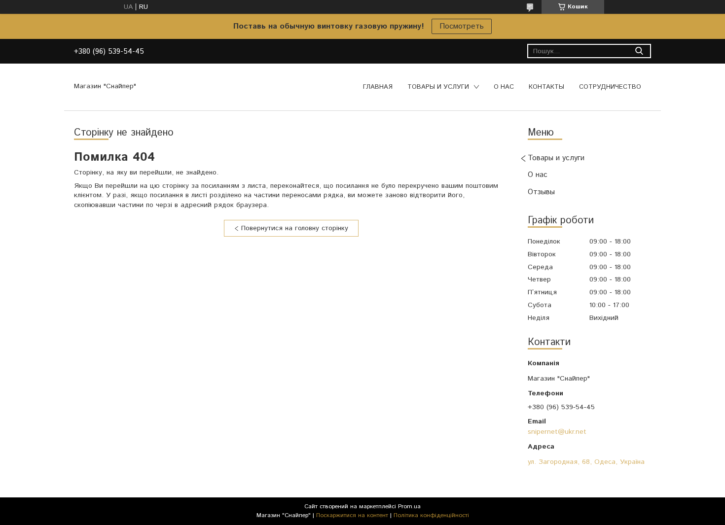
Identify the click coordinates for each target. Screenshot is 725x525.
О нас (504, 87)
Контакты (546, 87)
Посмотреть (461, 26)
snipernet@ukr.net (557, 432)
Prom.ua (409, 506)
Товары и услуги (438, 87)
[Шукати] (639, 51)
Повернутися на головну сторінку (294, 228)
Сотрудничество (610, 87)
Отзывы (541, 192)
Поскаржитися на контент (352, 515)
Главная (378, 87)
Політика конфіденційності (431, 515)
